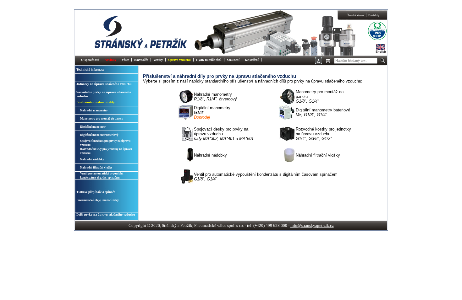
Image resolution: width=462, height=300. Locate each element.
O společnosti (90, 60)
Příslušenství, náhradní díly (95, 102)
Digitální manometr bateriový (99, 135)
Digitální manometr (93, 126)
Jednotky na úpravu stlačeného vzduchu (104, 84)
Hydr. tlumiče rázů (209, 60)
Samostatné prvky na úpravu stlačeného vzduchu (103, 94)
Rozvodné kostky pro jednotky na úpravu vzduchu (106, 151)
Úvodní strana (355, 15)
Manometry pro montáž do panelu (101, 118)
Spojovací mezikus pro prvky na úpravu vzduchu (105, 143)
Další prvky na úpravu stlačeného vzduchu (105, 214)
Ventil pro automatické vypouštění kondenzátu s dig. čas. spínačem (102, 175)
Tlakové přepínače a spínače (95, 192)
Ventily (158, 60)
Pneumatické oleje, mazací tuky (97, 200)
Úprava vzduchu (179, 60)
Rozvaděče (141, 60)
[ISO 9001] (372, 39)
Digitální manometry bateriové (323, 112)
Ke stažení (252, 60)
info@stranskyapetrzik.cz (312, 225)
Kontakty (373, 15)
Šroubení (233, 60)
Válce (125, 60)
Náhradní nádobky (92, 159)
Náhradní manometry (94, 110)
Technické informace (90, 69)
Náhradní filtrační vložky (96, 167)
